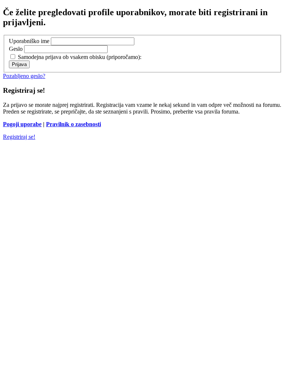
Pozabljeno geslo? (24, 76)
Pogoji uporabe (22, 124)
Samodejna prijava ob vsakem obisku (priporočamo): (78, 57)
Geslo (16, 49)
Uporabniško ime (29, 41)
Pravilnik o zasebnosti (73, 124)
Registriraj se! (19, 137)
